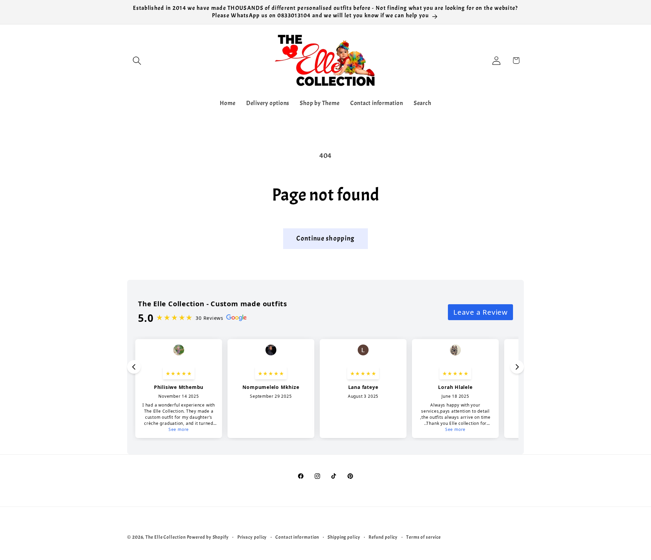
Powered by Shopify (208, 537)
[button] (136, 60)
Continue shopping (325, 238)
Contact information (297, 537)
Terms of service (423, 537)
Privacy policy (252, 537)
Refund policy (383, 537)
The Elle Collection (165, 537)
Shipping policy (344, 537)
